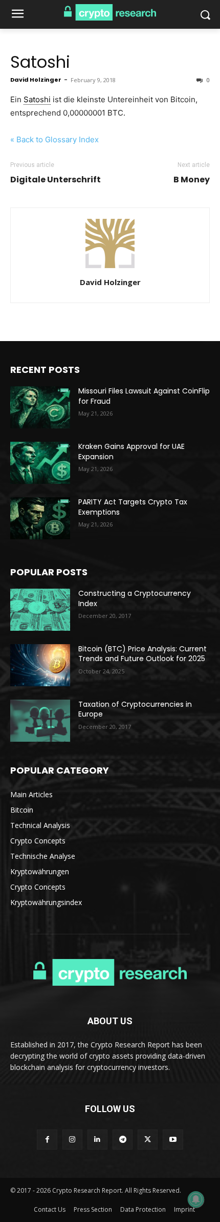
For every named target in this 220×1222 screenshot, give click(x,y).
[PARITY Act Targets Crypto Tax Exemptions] (40, 518)
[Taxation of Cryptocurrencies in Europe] (40, 721)
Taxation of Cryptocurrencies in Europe (135, 709)
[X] (148, 1140)
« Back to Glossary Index (54, 139)
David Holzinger (35, 80)
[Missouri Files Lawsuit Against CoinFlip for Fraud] (40, 407)
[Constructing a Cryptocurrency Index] (40, 610)
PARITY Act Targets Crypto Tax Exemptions (132, 507)
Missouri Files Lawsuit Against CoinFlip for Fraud (144, 396)
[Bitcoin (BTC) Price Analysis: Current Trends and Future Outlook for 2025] (40, 665)
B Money (191, 179)
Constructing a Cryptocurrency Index (134, 598)
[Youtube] (173, 1140)
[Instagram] (72, 1140)
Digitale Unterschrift (55, 179)
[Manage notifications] (196, 1199)
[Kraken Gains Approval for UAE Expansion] (40, 463)
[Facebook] (47, 1140)
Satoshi (40, 61)
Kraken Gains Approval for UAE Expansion (131, 451)
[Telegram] (123, 1140)
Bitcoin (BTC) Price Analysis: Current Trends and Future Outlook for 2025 (142, 654)
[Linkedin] (97, 1140)
